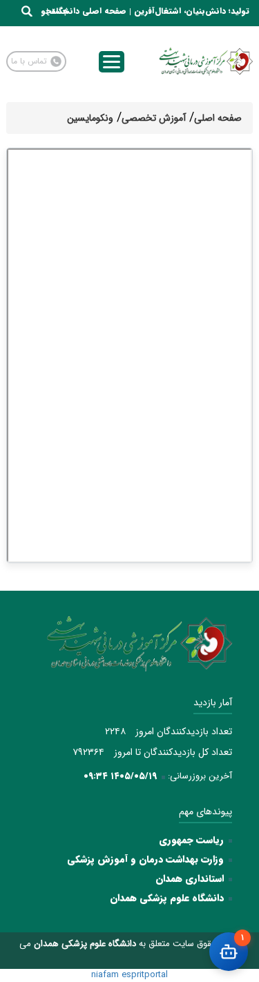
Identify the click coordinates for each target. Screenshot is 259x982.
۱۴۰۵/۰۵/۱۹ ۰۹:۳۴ (120, 776)
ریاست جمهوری (191, 839)
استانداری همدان (189, 878)
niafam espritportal (129, 975)
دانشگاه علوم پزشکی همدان (167, 897)
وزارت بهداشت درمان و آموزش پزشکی (145, 859)
